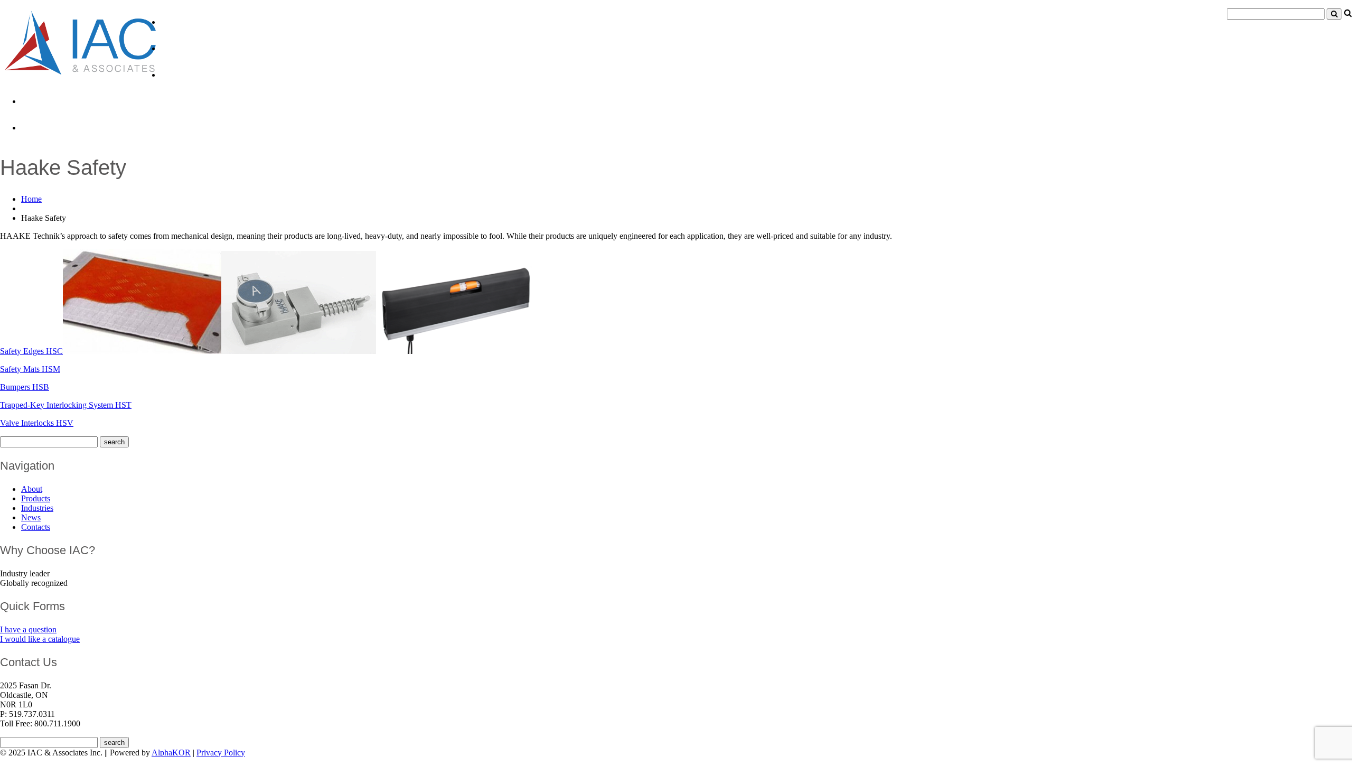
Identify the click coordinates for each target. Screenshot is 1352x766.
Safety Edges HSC (31, 351)
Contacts (41, 127)
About (174, 21)
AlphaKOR (171, 752)
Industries (183, 74)
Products (181, 48)
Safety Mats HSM (30, 369)
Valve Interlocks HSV (36, 422)
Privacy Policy (220, 752)
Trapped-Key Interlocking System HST (66, 404)
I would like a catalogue (40, 638)
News (33, 101)
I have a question (28, 629)
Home (31, 198)
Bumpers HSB (24, 386)
